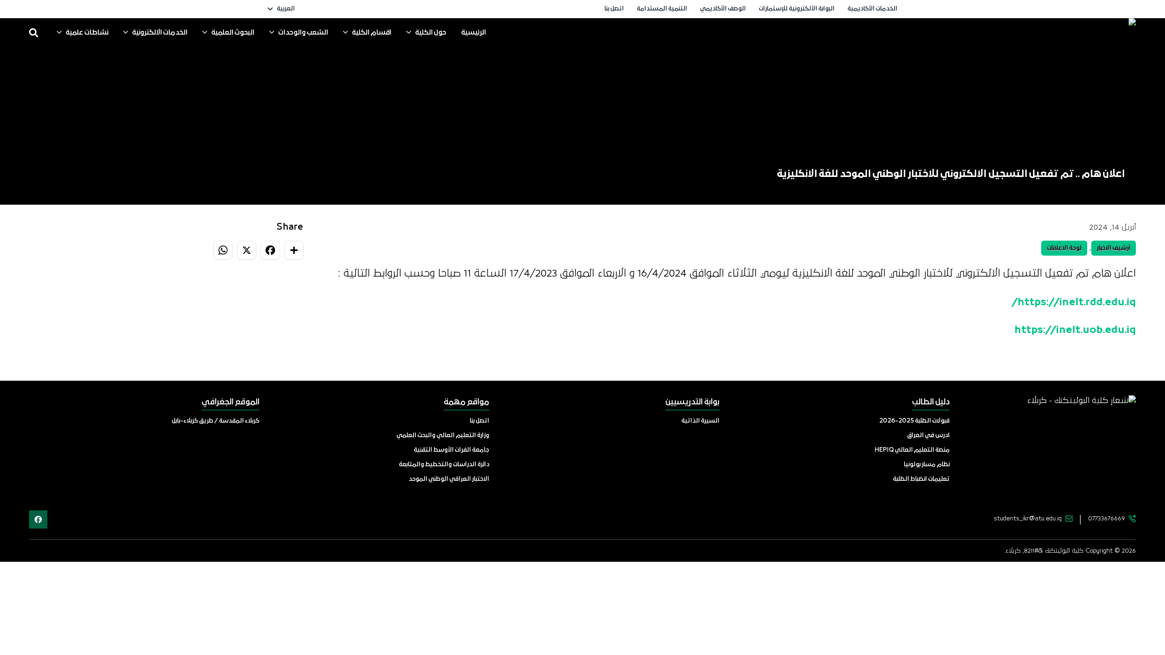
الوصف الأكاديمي (723, 9)
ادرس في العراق (928, 435)
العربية (286, 9)
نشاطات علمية (87, 32)
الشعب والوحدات (303, 32)
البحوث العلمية (232, 32)
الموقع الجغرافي (230, 402)
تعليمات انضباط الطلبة (921, 479)
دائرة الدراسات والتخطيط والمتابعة (444, 465)
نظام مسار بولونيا (927, 465)
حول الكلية (430, 32)
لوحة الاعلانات (1064, 248)
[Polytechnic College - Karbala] (1063, 32)
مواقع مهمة (466, 402)
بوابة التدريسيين (692, 402)
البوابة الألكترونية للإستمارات (797, 9)
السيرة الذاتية (700, 421)
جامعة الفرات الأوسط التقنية (451, 450)
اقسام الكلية (371, 32)
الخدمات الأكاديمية (872, 9)
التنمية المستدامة (662, 9)
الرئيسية (473, 32)
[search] (33, 32)
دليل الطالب (931, 402)
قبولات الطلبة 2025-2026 (914, 421)
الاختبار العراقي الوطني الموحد (449, 479)
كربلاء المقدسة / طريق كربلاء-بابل (215, 421)
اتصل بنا (614, 9)
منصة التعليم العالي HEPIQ (912, 450)
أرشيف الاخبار (1113, 248)
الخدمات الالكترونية (159, 32)
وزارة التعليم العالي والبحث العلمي (442, 435)
